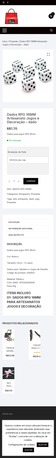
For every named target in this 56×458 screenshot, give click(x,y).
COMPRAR (30, 181)
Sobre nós (7, 413)
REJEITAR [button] (42, 445)
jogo (37, 199)
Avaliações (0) (16, 235)
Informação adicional (20, 228)
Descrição (14, 222)
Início (4, 41)
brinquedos (24, 194)
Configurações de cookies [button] (21, 444)
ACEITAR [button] (28, 450)
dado (31, 199)
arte (15, 199)
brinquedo (23, 199)
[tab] (28, 222)
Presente (13, 41)
